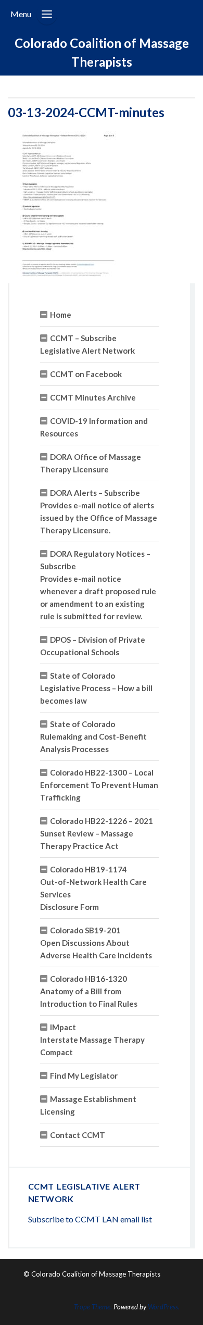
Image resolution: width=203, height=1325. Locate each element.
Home (60, 314)
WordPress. (164, 1307)
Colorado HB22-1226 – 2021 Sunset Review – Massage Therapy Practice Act (96, 833)
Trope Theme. (93, 1307)
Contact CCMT (77, 1135)
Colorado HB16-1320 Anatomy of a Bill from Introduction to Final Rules (88, 991)
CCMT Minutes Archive (93, 397)
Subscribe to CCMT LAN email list (90, 1219)
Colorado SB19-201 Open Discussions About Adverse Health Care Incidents (96, 943)
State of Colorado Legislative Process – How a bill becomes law (96, 688)
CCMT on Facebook (86, 374)
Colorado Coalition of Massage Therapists (102, 52)
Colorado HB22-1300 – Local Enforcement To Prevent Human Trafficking (99, 785)
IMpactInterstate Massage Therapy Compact (92, 1039)
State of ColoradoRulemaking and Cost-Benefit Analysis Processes (93, 736)
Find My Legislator (84, 1075)
